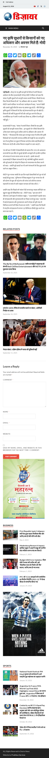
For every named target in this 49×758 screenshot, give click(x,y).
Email (6, 423)
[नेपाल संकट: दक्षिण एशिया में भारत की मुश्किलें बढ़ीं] (24, 333)
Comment (8, 380)
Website (6, 434)
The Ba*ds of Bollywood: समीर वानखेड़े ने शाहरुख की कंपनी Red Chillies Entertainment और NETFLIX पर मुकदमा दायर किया (24, 266)
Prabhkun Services (18, 755)
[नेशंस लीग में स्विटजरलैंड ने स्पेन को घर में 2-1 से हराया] (10, 727)
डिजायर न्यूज (24, 47)
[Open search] (43, 28)
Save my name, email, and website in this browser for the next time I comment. (22, 449)
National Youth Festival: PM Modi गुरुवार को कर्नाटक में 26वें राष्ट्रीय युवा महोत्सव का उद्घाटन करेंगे (32, 674)
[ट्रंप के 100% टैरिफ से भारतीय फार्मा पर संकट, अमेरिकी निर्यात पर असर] (24, 292)
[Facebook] (38, 6)
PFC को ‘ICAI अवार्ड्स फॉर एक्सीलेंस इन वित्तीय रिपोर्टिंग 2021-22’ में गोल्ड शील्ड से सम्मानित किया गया (32, 579)
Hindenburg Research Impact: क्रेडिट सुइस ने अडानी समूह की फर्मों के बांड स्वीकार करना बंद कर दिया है (33, 548)
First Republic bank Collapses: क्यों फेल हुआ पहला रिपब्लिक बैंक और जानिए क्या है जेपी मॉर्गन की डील (32, 533)
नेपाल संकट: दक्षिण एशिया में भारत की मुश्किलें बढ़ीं (20, 349)
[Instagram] (44, 6)
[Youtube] (34, 6)
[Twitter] (41, 6)
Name (6, 412)
